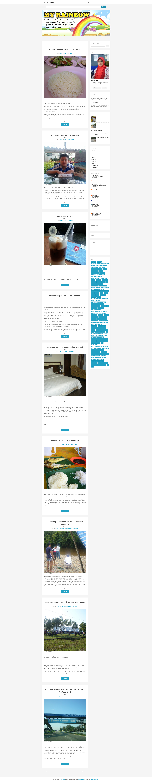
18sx (92, 261)
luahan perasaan (104, 322)
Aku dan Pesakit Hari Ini (96, 214)
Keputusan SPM (94, 315)
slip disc (102, 350)
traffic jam (97, 359)
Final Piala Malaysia (101, 289)
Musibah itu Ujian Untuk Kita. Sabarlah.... (65, 296)
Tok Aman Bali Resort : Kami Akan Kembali (65, 347)
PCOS (107, 331)
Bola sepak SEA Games (95, 272)
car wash (102, 274)
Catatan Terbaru (49, 772)
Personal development (95, 335)
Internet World (98, 304)
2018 (93, 152)
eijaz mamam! (94, 210)
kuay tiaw (98, 318)
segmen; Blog (106, 348)
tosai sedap (99, 357)
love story (98, 322)
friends (69, 606)
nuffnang (96, 331)
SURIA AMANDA (95, 175)
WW (65, 220)
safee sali (106, 346)
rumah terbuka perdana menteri (67, 696)
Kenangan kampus (94, 313)
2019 (93, 150)
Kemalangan (99, 309)
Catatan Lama (85, 772)
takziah (102, 353)
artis (102, 265)
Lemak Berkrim (104, 320)
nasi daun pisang (99, 329)
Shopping (93, 350)
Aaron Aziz (99, 261)
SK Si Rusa (97, 350)
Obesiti (101, 331)
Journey (65, 351)
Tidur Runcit (103, 355)
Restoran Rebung (94, 344)
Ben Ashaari (100, 269)
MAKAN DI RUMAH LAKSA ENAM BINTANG (99, 185)
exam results (103, 287)
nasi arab (93, 329)
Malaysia (93, 324)
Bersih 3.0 (105, 269)
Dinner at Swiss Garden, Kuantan (65, 135)
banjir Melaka (93, 269)
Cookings (93, 280)
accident (106, 263)
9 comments (73, 299)
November (95, 167)
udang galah (93, 361)
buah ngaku (102, 272)
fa (107, 287)
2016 (93, 157)
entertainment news (103, 285)
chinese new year (99, 276)
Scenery (70, 528)
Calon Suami (93, 274)
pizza (105, 335)
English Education (94, 285)
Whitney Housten (94, 364)
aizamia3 (93, 180)
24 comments (71, 53)
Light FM (92, 322)
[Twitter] (97, 87)
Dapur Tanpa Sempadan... (97, 200)
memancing (100, 326)
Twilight (101, 359)
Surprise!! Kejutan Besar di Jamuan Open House (65, 602)
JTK (96, 307)
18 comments (74, 444)
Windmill (100, 364)
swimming (98, 353)
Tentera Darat (97, 355)
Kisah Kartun (100, 315)
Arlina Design (81, 779)
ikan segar (103, 302)
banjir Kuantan (101, 267)
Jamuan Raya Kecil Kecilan (102, 117)
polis (92, 337)
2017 (93, 155)
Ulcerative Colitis (100, 361)
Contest (105, 278)
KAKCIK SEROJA (95, 204)
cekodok (92, 276)
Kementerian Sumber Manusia (96, 311)
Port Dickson (101, 337)
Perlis (92, 333)
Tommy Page (93, 357)
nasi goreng (105, 329)
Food (65, 53)
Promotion (93, 339)
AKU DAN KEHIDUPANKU (96, 213)
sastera (92, 348)
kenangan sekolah (102, 313)
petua (102, 335)
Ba (97, 267)
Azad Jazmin (93, 267)
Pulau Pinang (99, 339)
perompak (96, 333)
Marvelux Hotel (99, 324)
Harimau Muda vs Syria (95, 298)
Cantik (98, 274)
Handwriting (93, 296)
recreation (93, 342)
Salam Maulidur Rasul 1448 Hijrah (97, 176)
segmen (101, 348)
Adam (92, 265)
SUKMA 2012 (93, 353)
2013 (93, 163)
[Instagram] (100, 87)
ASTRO (106, 265)
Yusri (92, 366)
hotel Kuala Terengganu (95, 302)
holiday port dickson (95, 300)
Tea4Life (107, 353)
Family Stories (64, 444)
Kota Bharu (93, 318)
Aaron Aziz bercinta (95, 263)
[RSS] (105, 87)
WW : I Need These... (65, 216)
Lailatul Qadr (104, 318)
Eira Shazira (101, 283)
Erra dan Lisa (93, 287)
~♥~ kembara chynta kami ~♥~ (97, 209)
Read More (64, 124)
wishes (104, 364)
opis (104, 331)
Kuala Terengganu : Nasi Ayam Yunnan (65, 49)
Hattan (102, 298)
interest (92, 304)
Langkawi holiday (94, 320)
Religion (98, 342)
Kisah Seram (106, 315)
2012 (95, 261)
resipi (102, 342)
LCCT (100, 320)
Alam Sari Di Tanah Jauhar (97, 184)
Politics (96, 337)
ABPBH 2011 (102, 263)
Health (106, 298)
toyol (92, 359)
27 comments (70, 220)
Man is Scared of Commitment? (96, 130)
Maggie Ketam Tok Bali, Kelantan (65, 440)
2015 (93, 159)
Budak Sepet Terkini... (96, 205)
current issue (104, 280)
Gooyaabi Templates (95, 779)
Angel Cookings (97, 265)
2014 (93, 161)
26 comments (71, 139)
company (100, 278)
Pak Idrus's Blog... (95, 195)
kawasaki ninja (100, 307)
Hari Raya (99, 296)
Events (99, 287)
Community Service (66, 299)
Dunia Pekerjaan (94, 283)
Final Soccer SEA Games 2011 (96, 291)
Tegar (92, 355)
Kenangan (105, 311)
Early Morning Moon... (95, 196)
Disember (94, 165)
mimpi (104, 326)
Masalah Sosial (94, 326)
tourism (103, 357)
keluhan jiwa (93, 309)
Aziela (61, 53)
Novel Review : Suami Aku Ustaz (103, 137)
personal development (104, 333)
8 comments (75, 528)
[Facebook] (94, 87)
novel (92, 331)
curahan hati (98, 280)
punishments (105, 339)
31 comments (78, 696)
